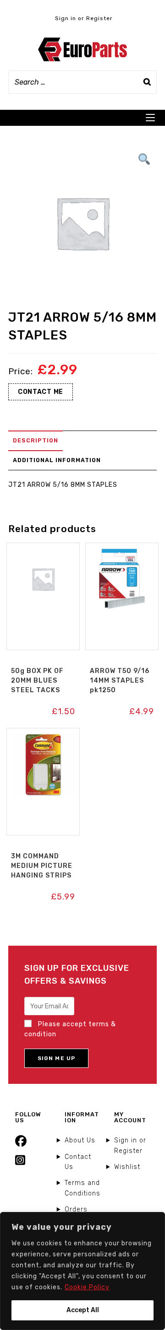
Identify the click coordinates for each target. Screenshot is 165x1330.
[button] (43, 552)
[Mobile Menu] (150, 118)
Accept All (82, 1310)
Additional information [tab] (57, 460)
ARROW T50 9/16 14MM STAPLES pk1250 (119, 680)
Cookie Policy (87, 1287)
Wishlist (127, 1167)
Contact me (40, 392)
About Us (80, 1140)
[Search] (147, 82)
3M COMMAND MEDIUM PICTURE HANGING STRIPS (41, 865)
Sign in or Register (84, 18)
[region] (82, 1271)
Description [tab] (35, 440)
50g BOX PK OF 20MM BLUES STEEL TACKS (37, 680)
